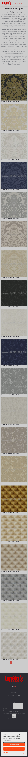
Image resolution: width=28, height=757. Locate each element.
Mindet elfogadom (14, 744)
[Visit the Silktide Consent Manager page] (24, 753)
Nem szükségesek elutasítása (14, 749)
